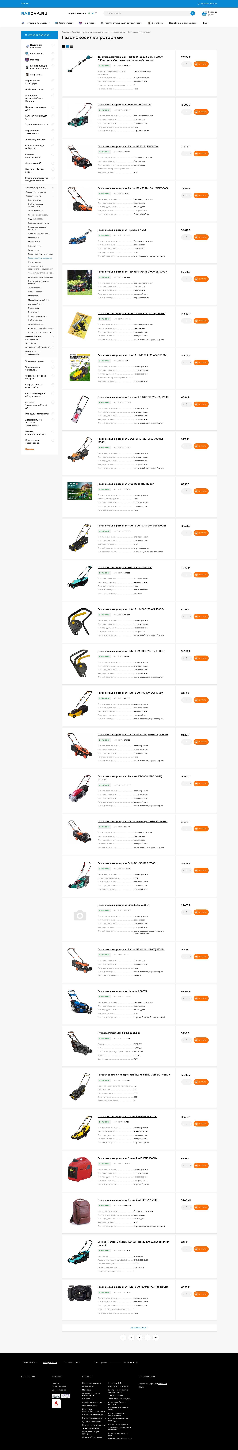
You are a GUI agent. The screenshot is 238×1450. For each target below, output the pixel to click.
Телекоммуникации (90, 1428)
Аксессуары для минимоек (40, 273)
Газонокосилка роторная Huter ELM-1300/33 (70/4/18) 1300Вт (133, 1287)
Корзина (55, 1383)
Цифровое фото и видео (118, 1386)
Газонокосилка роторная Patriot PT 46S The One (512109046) (133, 188)
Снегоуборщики (35, 211)
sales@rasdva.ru (50, 1363)
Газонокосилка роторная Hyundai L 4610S (122, 230)
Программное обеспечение (120, 1439)
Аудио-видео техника (91, 1421)
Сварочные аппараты (38, 215)
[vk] (125, 1363)
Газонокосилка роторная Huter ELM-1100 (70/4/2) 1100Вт (130, 693)
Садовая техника (117, 32)
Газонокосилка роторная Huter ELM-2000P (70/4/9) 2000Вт (132, 355)
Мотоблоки (33, 238)
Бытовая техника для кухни (94, 1418)
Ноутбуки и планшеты (91, 1383)
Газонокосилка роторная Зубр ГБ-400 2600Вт (124, 104)
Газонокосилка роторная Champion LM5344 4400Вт (128, 1200)
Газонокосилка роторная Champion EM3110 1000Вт (127, 1158)
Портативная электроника (93, 1425)
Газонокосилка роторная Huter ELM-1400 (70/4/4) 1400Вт (131, 651)
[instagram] (128, 1363)
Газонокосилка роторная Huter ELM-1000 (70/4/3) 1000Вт (131, 609)
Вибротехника (35, 320)
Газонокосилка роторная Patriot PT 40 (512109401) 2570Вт (131, 949)
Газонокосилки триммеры (40, 254)
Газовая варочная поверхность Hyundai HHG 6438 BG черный (134, 1074)
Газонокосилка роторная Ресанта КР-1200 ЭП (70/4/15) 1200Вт (134, 397)
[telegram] (133, 1363)
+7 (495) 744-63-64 (77, 13)
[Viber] (96, 13)
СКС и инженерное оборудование (116, 1414)
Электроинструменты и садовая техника (89, 32)
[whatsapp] (131, 1363)
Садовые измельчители (39, 223)
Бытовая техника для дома (93, 1415)
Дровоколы (33, 308)
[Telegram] (93, 13)
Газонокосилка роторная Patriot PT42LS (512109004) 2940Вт (132, 821)
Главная (25, 3)
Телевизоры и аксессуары (119, 1399)
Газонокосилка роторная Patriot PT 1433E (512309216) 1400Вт (133, 734)
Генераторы (33, 250)
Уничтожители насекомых (40, 277)
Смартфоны (87, 1399)
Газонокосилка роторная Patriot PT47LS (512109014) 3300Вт (132, 271)
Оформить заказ (59, 1390)
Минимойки (34, 242)
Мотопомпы (33, 296)
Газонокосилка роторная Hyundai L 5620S (122, 991)
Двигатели (33, 312)
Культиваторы (34, 246)
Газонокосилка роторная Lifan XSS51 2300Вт (123, 905)
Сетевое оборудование (92, 1437)
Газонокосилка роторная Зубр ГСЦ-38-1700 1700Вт (127, 863)
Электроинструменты (35, 188)
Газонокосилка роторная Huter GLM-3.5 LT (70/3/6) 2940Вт (131, 313)
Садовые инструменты (35, 192)
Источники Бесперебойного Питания (93, 1410)
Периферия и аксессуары (93, 1402)
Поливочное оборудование (38, 347)
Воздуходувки (34, 262)
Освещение (30, 343)
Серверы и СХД (114, 1383)
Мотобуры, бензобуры (38, 300)
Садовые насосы (35, 219)
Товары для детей (115, 1395)
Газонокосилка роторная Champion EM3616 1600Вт (127, 1116)
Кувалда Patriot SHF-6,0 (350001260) (119, 1033)
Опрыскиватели (35, 292)
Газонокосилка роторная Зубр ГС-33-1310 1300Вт (126, 484)
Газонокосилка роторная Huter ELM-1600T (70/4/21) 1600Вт (132, 525)
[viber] (136, 1363)
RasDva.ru (162, 1384)
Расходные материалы (118, 1424)
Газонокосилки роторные (40, 258)
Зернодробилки (35, 304)
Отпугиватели (34, 288)
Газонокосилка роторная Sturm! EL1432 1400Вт (125, 567)
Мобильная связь (89, 1406)
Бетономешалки (35, 324)
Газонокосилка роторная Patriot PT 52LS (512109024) (128, 146)
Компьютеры (87, 1386)
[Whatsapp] (89, 13)
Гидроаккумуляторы (37, 316)
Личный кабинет (59, 1386)
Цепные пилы (34, 200)
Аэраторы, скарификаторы (40, 328)
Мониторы (86, 1390)
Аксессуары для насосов (39, 332)
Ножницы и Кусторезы (38, 234)
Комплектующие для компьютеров (91, 1394)
